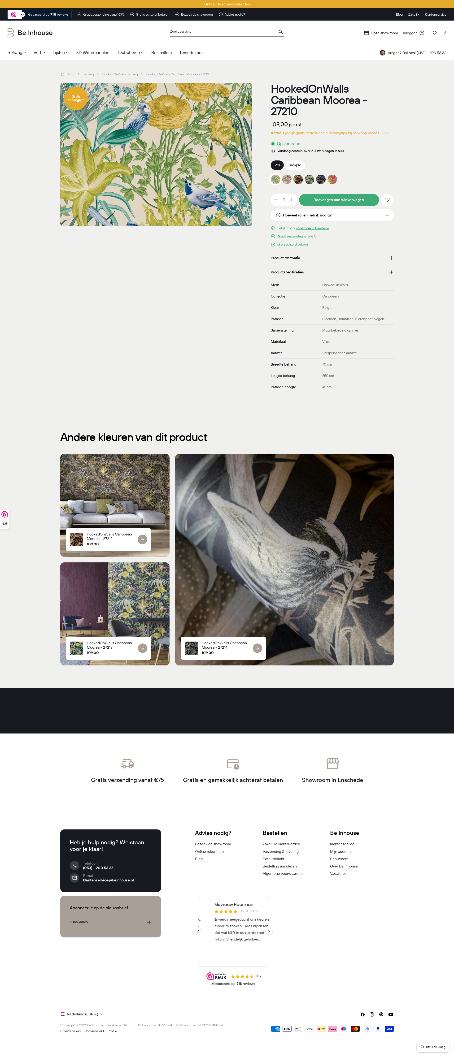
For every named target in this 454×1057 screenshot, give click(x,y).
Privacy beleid (70, 1031)
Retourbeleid (273, 858)
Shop (70, 74)
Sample (294, 165)
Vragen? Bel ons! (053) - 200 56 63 (417, 53)
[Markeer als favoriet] (387, 200)
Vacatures (338, 873)
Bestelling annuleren (280, 866)
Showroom (339, 858)
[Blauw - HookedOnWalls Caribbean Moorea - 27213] (309, 179)
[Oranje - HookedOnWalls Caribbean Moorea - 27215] (332, 179)
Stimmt (128, 1025)
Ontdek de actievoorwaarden (227, 4)
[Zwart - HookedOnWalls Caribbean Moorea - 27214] (321, 179)
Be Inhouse (95, 1025)
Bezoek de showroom (213, 843)
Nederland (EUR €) (82, 1014)
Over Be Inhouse (344, 866)
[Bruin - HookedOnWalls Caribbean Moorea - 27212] (298, 179)
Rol (277, 165)
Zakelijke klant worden (281, 843)
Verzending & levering (281, 851)
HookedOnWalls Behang (120, 74)
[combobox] (227, 33)
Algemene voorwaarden (283, 873)
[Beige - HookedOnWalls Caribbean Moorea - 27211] (287, 179)
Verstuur (149, 922)
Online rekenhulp (209, 851)
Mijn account (341, 851)
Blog (199, 858)
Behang (88, 74)
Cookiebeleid (94, 1031)
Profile (112, 1031)
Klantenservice (342, 843)
